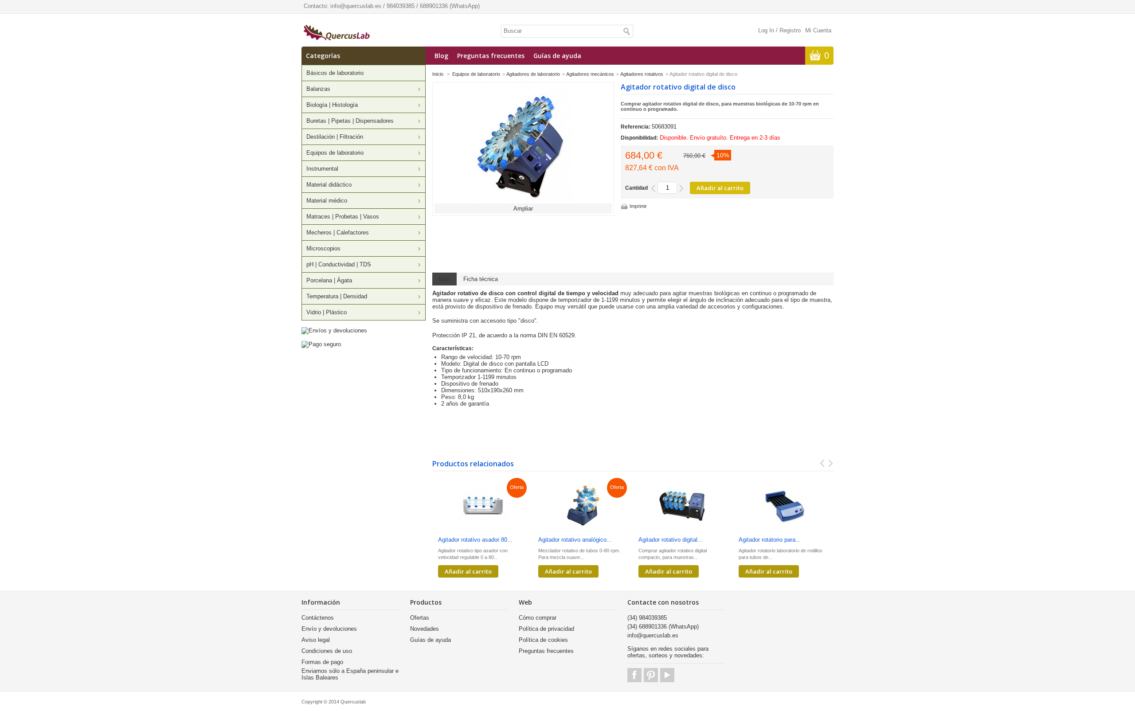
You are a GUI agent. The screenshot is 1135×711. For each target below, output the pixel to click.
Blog (441, 55)
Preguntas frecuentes (490, 55)
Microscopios (323, 248)
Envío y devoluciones (329, 628)
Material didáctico (329, 184)
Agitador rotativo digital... (670, 539)
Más (444, 279)
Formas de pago (322, 662)
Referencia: (636, 127)
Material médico (326, 200)
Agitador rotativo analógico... (575, 539)
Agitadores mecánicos (590, 74)
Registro (790, 30)
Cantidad (636, 188)
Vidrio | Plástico (326, 312)
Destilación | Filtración (334, 136)
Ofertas (419, 617)
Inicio (437, 74)
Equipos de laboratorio (335, 152)
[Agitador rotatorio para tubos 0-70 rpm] (783, 506)
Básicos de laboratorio (335, 73)
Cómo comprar (537, 617)
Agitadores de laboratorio (533, 74)
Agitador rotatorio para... (770, 539)
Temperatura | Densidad (336, 296)
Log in (766, 30)
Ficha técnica (480, 279)
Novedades (424, 628)
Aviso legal (315, 640)
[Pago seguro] (321, 344)
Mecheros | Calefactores (337, 232)
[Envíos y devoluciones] (334, 330)
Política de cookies (543, 640)
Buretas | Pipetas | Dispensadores (350, 120)
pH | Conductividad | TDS (338, 264)
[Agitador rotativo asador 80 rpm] (482, 506)
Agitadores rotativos (641, 74)
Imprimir (638, 206)
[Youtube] (667, 675)
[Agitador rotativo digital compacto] (682, 506)
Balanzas (318, 89)
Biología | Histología (332, 105)
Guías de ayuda (557, 55)
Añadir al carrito (468, 571)
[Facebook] (634, 675)
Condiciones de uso (326, 651)
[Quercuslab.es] (337, 33)
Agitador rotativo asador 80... (475, 539)
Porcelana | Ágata (329, 280)
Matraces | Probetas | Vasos (342, 216)
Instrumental (322, 168)
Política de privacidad (546, 628)
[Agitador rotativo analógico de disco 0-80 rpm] (582, 506)
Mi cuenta (818, 30)
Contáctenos (317, 617)
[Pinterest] (651, 675)
